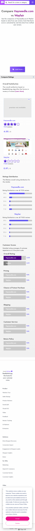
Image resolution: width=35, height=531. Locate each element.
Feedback (5, 416)
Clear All (23, 530)
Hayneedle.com (24, 11)
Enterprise (6, 428)
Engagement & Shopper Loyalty (11, 449)
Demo (4, 457)
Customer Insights (8, 477)
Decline (17, 523)
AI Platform (6, 424)
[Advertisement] (17, 45)
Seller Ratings (6, 396)
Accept (17, 518)
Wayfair (19, 15)
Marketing (5, 465)
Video (4, 412)
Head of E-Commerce (9, 469)
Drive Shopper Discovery (9, 441)
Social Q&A (6, 404)
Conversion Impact (8, 445)
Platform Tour (6, 392)
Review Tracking (7, 420)
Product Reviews (7, 400)
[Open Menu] (32, 2)
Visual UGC (6, 408)
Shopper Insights (7, 453)
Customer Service (8, 473)
